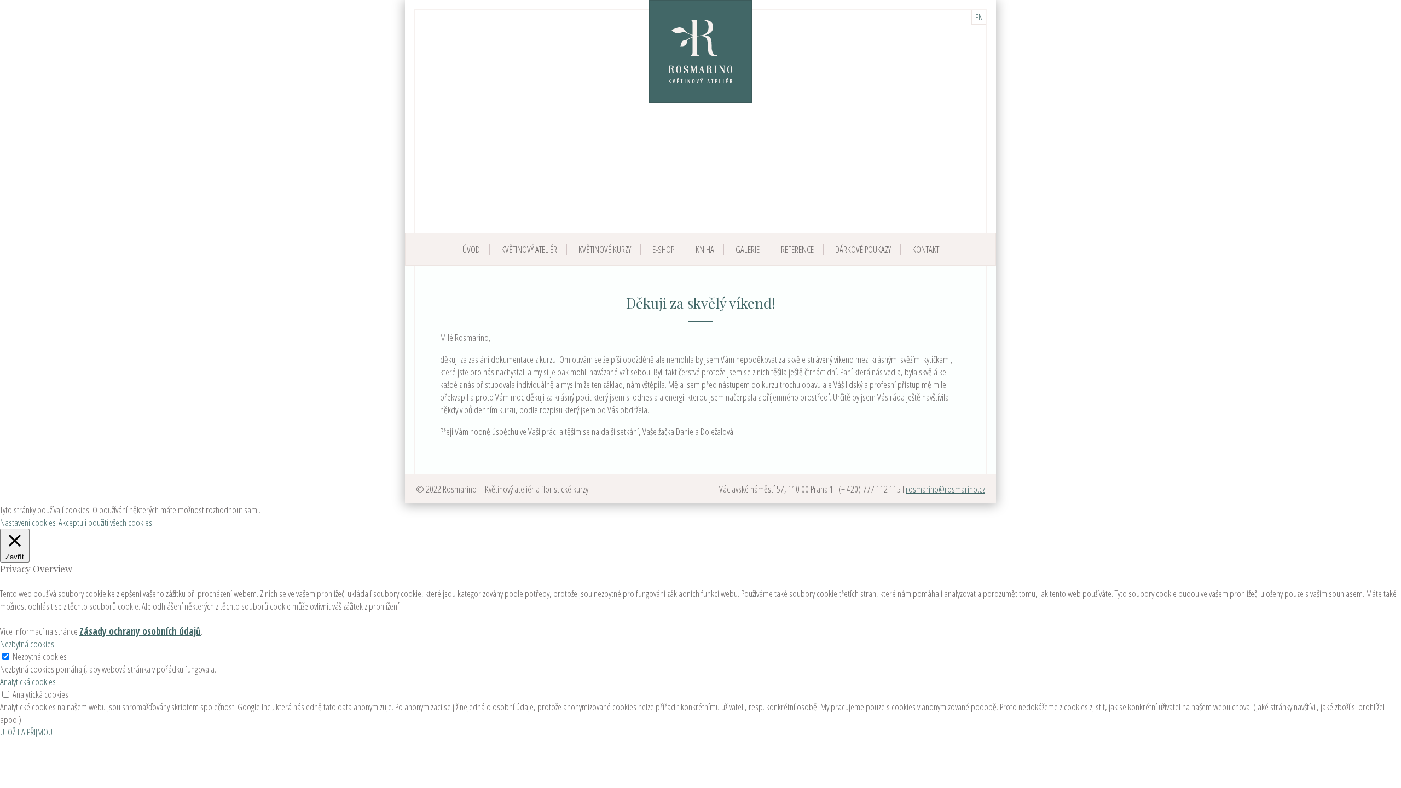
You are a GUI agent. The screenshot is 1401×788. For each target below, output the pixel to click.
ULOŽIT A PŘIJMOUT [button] (27, 732)
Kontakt (925, 249)
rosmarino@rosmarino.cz (945, 489)
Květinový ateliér (529, 249)
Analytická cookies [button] (28, 681)
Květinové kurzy (604, 249)
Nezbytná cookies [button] (27, 644)
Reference (797, 249)
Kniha (705, 249)
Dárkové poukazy (863, 249)
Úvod (471, 249)
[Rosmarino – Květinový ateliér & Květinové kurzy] (700, 51)
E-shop (663, 249)
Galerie (748, 249)
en (979, 16)
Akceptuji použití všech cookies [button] (105, 522)
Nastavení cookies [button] (28, 522)
